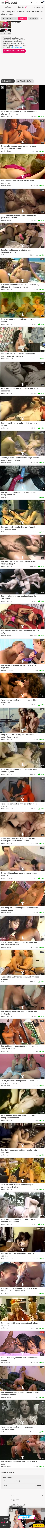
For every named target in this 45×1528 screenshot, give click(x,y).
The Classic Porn (11, 18)
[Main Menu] (2, 2)
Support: (15, 1500)
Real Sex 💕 (22, 7)
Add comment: (8, 1477)
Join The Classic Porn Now (13, 51)
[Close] (43, 1521)
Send (39, 1486)
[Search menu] (31, 2)
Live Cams (7, 7)
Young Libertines (8, 670)
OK (39, 1522)
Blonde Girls (34, 18)
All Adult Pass (7, 151)
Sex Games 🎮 (38, 7)
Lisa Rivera (6, 1362)
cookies (3, 1522)
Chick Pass (6, 1086)
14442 (21, 18)
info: (13, 1495)
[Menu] (37, 2)
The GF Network (7, 878)
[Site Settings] (42, 2)
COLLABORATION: (18, 1505)
